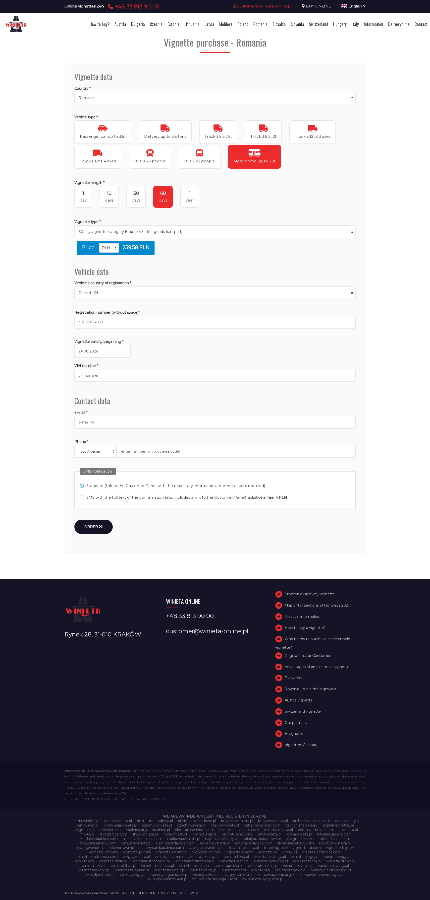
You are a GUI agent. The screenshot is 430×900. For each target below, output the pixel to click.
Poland (242, 24)
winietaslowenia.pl (94, 870)
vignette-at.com (307, 847)
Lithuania (192, 24)
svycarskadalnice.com (165, 847)
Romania (260, 24)
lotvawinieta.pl (269, 834)
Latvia (209, 24)
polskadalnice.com (334, 838)
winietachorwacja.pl (271, 861)
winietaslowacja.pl (333, 865)
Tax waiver (294, 678)
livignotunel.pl (204, 834)
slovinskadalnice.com (295, 843)
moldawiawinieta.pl (183, 838)
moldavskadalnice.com (142, 838)
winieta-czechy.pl (203, 856)
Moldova (225, 24)
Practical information (303, 616)
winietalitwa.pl (93, 865)
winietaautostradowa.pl (195, 861)
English (355, 6)
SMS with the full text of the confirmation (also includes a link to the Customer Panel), (186, 497)
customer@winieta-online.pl (264, 6)
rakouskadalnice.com (98, 843)
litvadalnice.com (113, 834)
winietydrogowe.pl (290, 870)
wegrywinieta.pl (136, 856)
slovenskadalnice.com (253, 843)
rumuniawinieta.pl (136, 843)
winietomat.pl (234, 870)
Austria (120, 24)
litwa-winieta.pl (145, 834)
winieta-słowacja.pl (270, 856)
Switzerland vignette (303, 711)
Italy (355, 24)
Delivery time (399, 24)
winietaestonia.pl (340, 861)
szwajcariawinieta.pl (205, 847)
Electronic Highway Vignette (310, 594)
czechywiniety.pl (225, 825)
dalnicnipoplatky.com (262, 825)
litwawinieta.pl (175, 834)
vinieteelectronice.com (98, 856)
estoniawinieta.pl (278, 830)
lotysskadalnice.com (334, 834)
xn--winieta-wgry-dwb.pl (262, 879)
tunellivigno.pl (276, 847)
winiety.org (260, 870)
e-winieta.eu (110, 830)
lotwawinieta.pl (299, 834)
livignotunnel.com (236, 834)
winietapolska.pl (229, 865)
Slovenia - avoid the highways (310, 689)
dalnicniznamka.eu (301, 825)
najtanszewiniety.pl (221, 838)
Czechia (156, 24)
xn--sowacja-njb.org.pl (276, 874)
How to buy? (99, 24)
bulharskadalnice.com (311, 821)
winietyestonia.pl (100, 874)
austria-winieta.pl (84, 821)
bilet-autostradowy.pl (155, 821)
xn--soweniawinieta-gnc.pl (322, 874)
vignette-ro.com (206, 852)
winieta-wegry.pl (305, 856)
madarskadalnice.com (99, 838)
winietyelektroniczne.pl (331, 870)
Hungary (340, 24)
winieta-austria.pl (169, 856)
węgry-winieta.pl (238, 874)
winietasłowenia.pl (169, 870)
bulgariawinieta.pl (273, 821)
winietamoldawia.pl (157, 865)
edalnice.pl (161, 830)
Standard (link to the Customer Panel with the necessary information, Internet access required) (175, 485)
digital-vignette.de (338, 825)
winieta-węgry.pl (338, 856)
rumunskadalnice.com (175, 843)
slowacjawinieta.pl (90, 847)
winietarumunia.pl (263, 865)
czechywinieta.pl (191, 825)
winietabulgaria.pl (234, 861)
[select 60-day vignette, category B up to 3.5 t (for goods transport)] (215, 231)
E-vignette (294, 733)
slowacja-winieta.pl (335, 843)
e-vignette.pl (83, 830)
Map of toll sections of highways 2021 (317, 605)
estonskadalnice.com (316, 830)
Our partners (296, 722)
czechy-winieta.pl (157, 825)
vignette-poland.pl (171, 852)
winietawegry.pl (203, 870)
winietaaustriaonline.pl (151, 861)
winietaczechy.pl (307, 861)
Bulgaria (138, 24)
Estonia (173, 24)
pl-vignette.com (300, 838)
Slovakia (279, 24)
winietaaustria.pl (113, 861)
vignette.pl (267, 852)
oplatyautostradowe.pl (262, 838)
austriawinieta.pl (118, 821)
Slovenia (297, 24)
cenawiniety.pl (347, 821)
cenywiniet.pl (87, 825)
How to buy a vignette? (305, 627)
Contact (421, 24)
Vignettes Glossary (301, 745)
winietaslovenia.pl (298, 865)
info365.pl (87, 834)
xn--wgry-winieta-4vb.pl (167, 879)
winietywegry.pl (132, 874)
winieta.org (84, 861)
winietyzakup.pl (206, 874)
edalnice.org (136, 830)
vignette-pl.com (137, 852)
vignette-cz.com (103, 852)
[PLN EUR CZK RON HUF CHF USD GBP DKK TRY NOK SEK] (109, 248)
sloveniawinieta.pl (215, 843)
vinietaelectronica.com (321, 852)
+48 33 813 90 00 (136, 6)
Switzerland (318, 24)
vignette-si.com (239, 852)
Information (373, 24)
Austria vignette (299, 700)
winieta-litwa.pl (236, 856)
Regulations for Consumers (308, 655)
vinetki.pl (289, 852)
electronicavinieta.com (194, 830)
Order (91, 527)
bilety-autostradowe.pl (197, 821)
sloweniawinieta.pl (125, 847)
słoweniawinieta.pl (243, 847)
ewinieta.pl (348, 830)
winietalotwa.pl (123, 865)
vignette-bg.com (341, 847)
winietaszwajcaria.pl (132, 870)
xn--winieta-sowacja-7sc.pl (214, 879)
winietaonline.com (195, 865)
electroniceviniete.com (239, 830)
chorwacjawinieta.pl (120, 825)
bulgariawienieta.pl (237, 821)
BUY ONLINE (318, 6)
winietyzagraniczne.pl (169, 874)
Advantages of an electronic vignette (317, 667)
